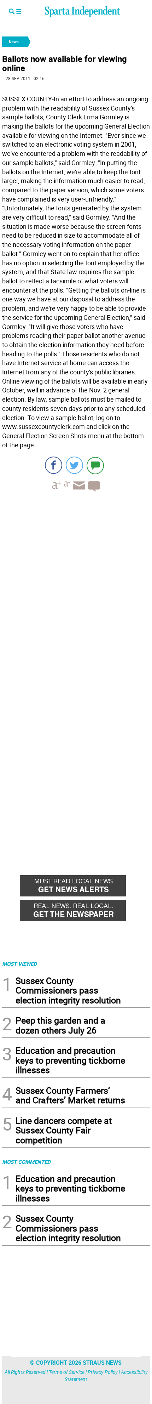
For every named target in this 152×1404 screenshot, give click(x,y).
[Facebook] (53, 465)
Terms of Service (66, 1372)
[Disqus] (76, 587)
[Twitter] (74, 465)
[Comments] (95, 465)
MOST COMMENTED (26, 1161)
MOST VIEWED (19, 963)
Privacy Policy (103, 1372)
